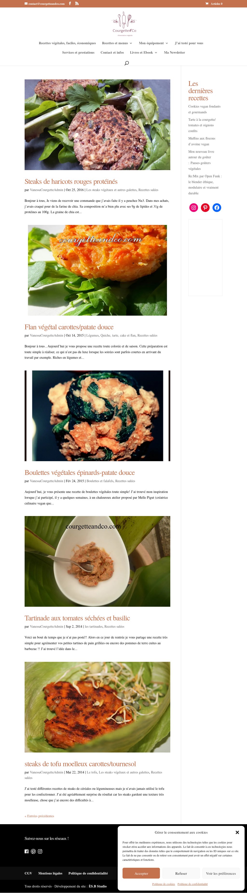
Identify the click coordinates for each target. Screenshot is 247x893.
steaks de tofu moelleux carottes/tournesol (80, 763)
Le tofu (92, 772)
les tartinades (94, 626)
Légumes (92, 335)
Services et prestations (78, 53)
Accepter (141, 873)
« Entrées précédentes (39, 816)
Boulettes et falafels (100, 480)
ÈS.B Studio (98, 886)
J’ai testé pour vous (189, 43)
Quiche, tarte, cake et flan (118, 335)
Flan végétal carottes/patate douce (69, 326)
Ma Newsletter (174, 53)
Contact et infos (112, 53)
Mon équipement (151, 43)
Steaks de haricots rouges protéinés (71, 181)
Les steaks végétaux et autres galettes (111, 189)
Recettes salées (148, 189)
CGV (28, 873)
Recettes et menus (115, 43)
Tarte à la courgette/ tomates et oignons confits (202, 125)
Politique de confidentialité (193, 884)
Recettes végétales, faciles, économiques (67, 43)
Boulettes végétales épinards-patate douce (80, 472)
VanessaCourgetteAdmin (46, 189)
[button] (237, 832)
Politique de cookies (163, 884)
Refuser (181, 873)
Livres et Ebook (141, 53)
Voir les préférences (221, 873)
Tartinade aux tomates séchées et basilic (77, 617)
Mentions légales (50, 873)
